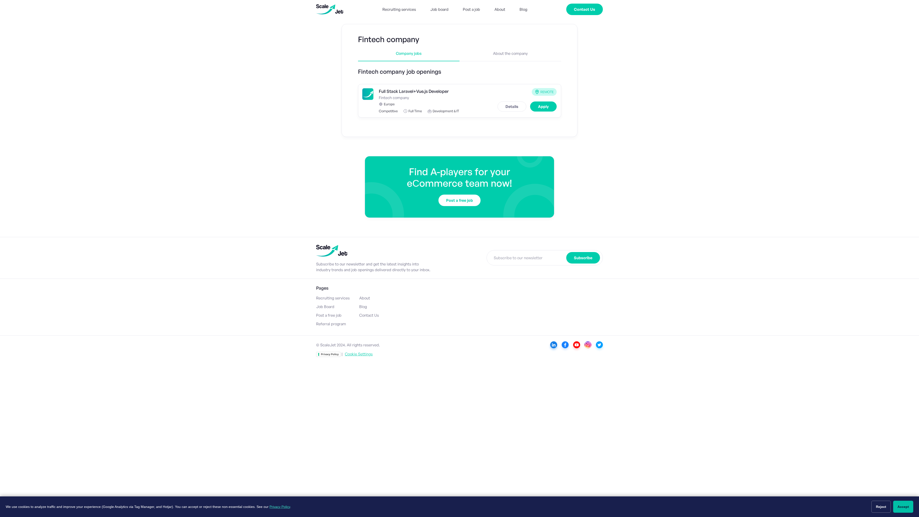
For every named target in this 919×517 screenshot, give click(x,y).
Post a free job (459, 200)
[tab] (409, 56)
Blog (523, 9)
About (499, 9)
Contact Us (584, 9)
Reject (881, 507)
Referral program (331, 323)
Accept (903, 507)
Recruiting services (399, 9)
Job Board (325, 306)
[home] (329, 9)
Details (511, 106)
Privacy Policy (330, 354)
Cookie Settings (359, 354)
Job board (439, 9)
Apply (543, 106)
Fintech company (394, 98)
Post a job (471, 9)
